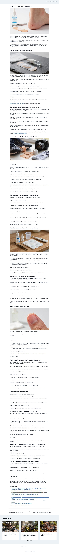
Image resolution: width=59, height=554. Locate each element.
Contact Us (55, 1)
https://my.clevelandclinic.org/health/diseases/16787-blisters (23, 499)
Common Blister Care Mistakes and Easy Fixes (42, 511)
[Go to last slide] (4, 530)
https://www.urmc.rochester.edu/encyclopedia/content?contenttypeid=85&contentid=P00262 (29, 488)
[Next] (55, 530)
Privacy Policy (23, 546)
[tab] (27, 540)
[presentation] (10, 526)
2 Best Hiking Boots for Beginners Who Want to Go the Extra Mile (29, 535)
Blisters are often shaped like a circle (17, 103)
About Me (47, 1)
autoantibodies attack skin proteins (20, 133)
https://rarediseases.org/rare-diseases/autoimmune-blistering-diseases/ (25, 494)
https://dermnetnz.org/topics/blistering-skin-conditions (22, 503)
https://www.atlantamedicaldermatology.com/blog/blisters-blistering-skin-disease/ (27, 490)
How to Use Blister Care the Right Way (15, 511)
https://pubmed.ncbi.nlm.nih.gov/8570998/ (19, 495)
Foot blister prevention (20, 505)
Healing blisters (27, 505)
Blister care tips (12, 505)
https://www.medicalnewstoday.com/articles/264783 (21, 489)
